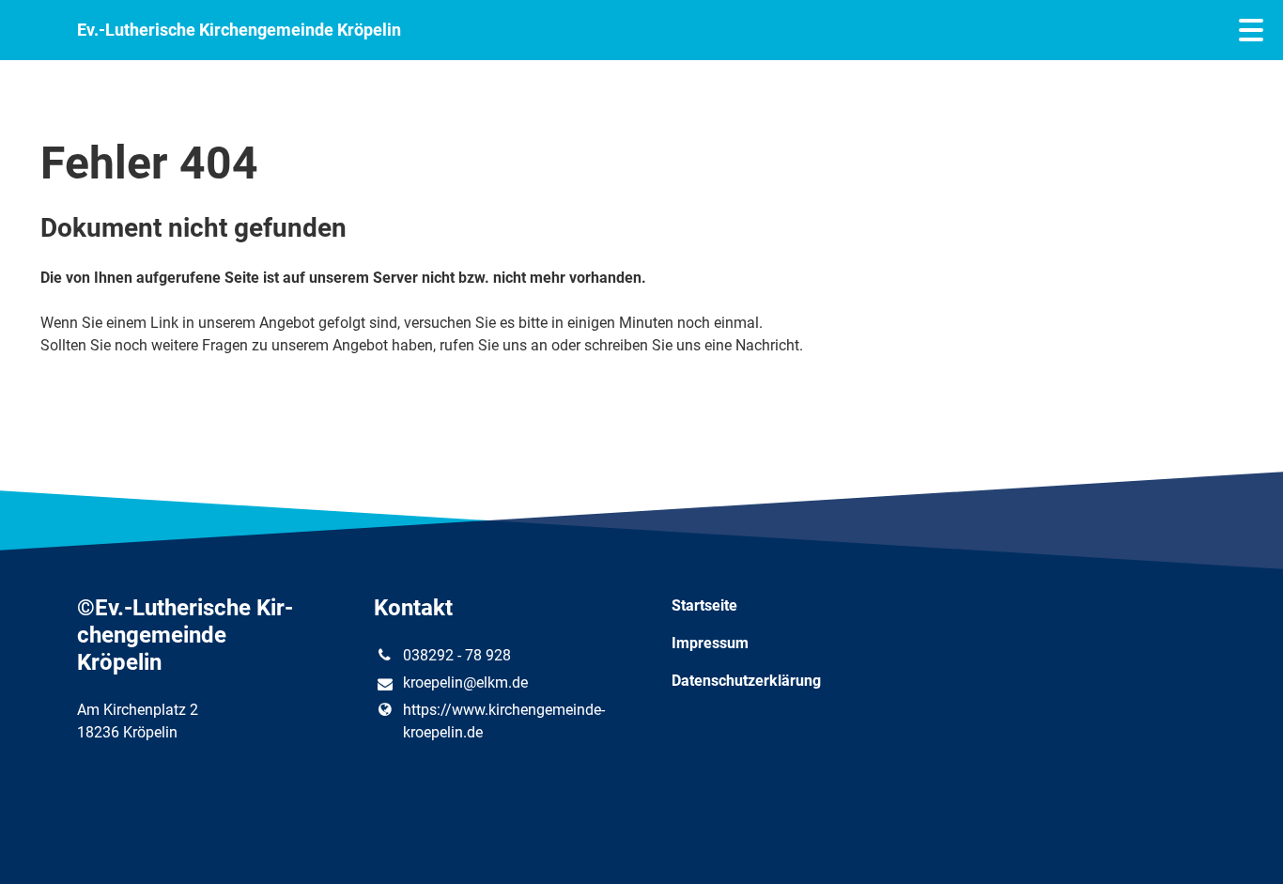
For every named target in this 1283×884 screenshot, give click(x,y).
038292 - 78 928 (457, 655)
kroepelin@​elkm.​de (465, 682)
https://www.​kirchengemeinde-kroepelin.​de (504, 721)
